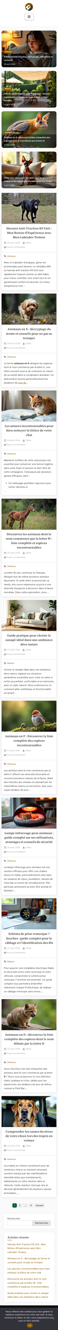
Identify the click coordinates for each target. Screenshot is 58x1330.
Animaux (8, 52)
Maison (8, 89)
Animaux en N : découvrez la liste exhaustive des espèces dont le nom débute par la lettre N (27, 139)
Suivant (39, 1205)
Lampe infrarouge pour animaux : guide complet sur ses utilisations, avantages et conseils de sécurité (29, 837)
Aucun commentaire (16, 247)
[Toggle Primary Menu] (29, 17)
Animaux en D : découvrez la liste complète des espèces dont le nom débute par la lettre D (29, 1039)
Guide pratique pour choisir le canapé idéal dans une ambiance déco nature (29, 640)
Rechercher (13, 1218)
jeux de (22, 382)
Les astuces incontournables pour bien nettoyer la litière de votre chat (29, 430)
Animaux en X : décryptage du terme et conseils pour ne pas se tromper (29, 333)
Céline (28, 242)
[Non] (54, 1318)
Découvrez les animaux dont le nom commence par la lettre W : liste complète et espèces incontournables (28, 1282)
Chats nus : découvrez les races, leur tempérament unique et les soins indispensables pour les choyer (28, 179)
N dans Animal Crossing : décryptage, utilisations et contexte (28, 58)
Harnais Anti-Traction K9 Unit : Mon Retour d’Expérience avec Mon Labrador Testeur (29, 232)
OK (29, 1325)
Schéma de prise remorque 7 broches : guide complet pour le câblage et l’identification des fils (29, 938)
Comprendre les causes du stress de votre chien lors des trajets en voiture (29, 1136)
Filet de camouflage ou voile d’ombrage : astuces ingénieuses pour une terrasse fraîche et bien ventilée (27, 97)
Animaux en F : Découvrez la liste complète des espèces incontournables (29, 740)
